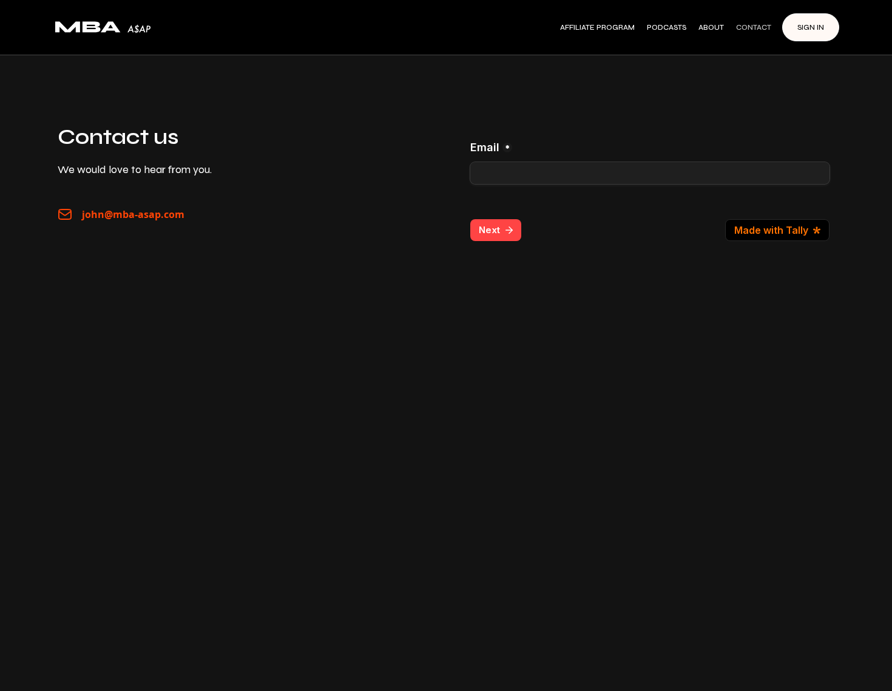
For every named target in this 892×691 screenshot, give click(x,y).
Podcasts (666, 27)
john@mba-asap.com (133, 214)
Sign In (810, 27)
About (711, 27)
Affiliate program (597, 27)
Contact (753, 27)
